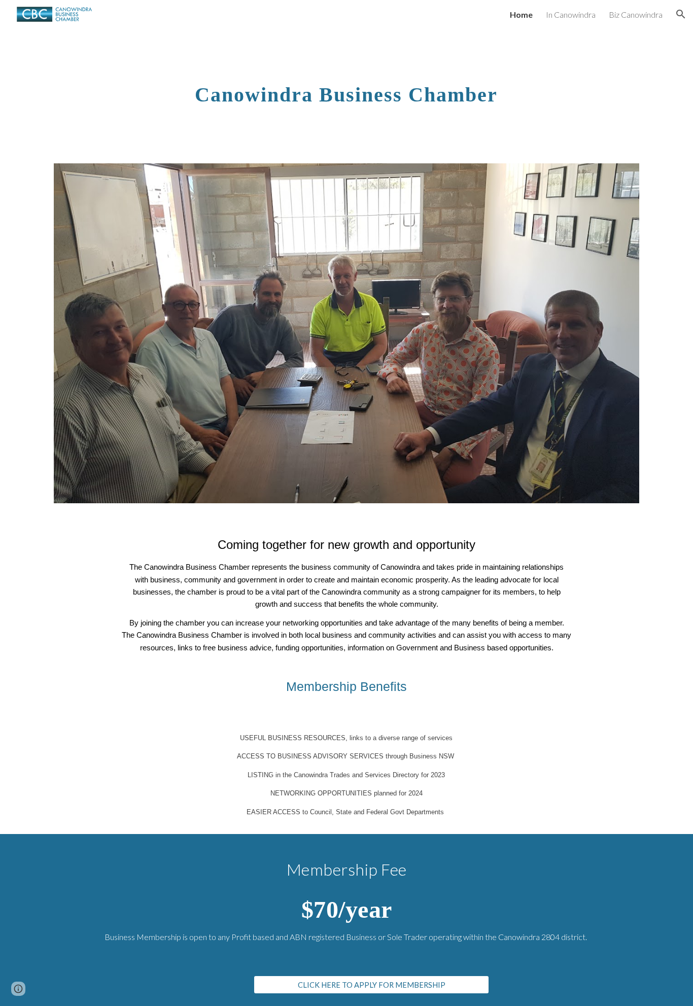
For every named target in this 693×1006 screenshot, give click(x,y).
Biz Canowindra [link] (636, 14)
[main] (346, 90)
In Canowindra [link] (571, 14)
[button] (681, 14)
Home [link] (521, 14)
